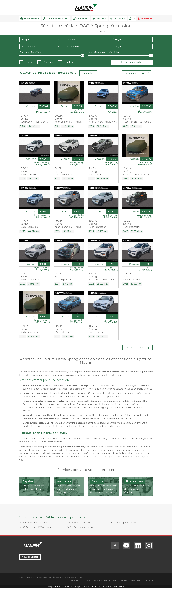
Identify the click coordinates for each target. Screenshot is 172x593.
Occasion (48, 62)
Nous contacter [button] (30, 557)
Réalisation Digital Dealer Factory (69, 577)
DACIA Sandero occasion (80, 527)
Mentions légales (120, 580)
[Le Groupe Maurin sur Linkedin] (137, 545)
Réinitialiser (88, 73)
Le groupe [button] (118, 18)
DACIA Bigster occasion (34, 523)
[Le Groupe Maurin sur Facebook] (115, 545)
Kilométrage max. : (98, 52)
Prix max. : (24, 52)
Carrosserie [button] (81, 18)
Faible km (70, 62)
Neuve (29, 62)
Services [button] (100, 18)
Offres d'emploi (75, 580)
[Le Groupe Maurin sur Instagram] (149, 545)
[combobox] (40, 39)
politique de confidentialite (142, 580)
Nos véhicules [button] (30, 18)
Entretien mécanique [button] (57, 18)
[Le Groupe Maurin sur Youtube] (126, 545)
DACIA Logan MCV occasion (37, 527)
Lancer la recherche (131, 62)
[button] (132, 18)
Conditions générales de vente (97, 580)
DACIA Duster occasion (79, 523)
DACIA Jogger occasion (123, 523)
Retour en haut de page (137, 348)
